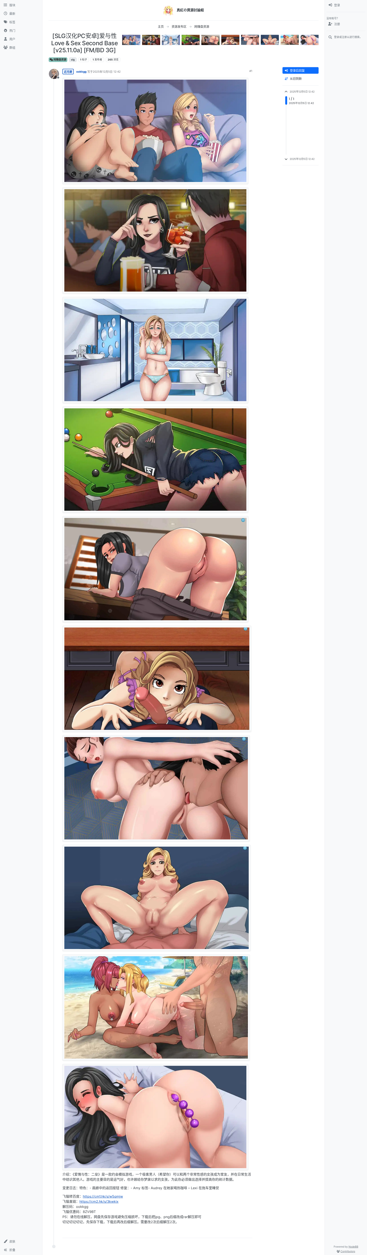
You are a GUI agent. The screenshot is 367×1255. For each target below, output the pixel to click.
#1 (250, 71)
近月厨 (68, 71)
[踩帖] (240, 1233)
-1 (232, 1233)
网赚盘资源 (59, 59)
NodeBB (353, 1246)
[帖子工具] (249, 1233)
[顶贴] (224, 1233)
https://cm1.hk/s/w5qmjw (103, 1196)
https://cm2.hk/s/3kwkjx (99, 1201)
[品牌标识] (168, 10)
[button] (21, 1241)
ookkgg (81, 71)
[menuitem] (345, 5)
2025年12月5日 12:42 (107, 71)
